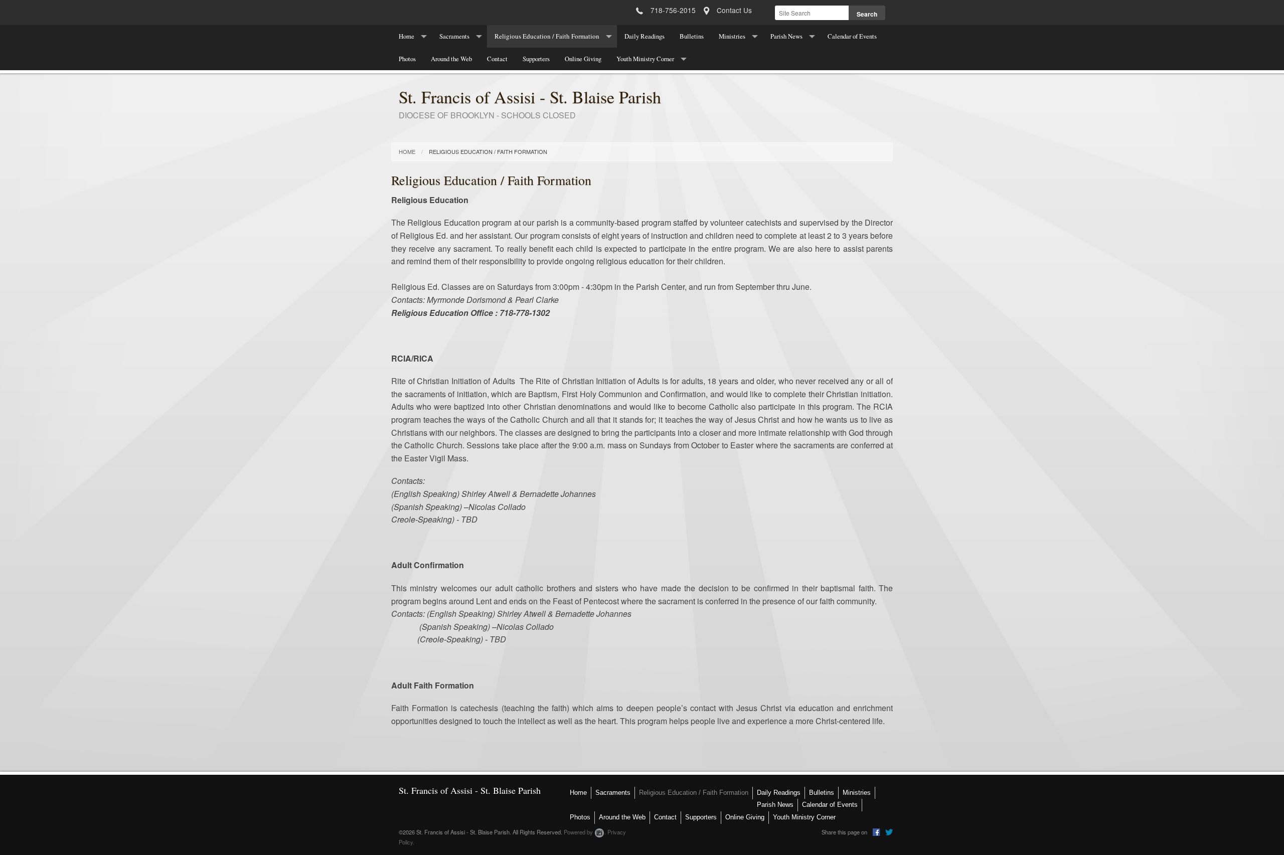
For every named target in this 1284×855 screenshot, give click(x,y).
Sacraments (454, 36)
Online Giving (583, 58)
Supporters (536, 58)
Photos (407, 58)
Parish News (786, 36)
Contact (497, 58)
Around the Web (451, 58)
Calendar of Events (852, 36)
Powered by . (585, 832)
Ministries (732, 36)
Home (406, 36)
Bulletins (692, 36)
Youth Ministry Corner (645, 58)
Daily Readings (644, 36)
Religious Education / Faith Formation (547, 36)
